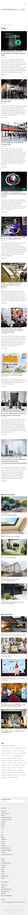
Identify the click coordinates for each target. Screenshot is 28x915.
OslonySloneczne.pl (5, 891)
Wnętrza (3, 826)
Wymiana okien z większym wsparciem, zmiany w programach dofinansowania (12, 602)
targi (8, 755)
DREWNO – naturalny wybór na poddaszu (10, 536)
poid (16, 770)
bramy (8, 767)
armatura (9, 772)
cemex (3, 770)
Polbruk (19, 762)
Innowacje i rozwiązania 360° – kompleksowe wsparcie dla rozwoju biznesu (13, 193)
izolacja (22, 760)
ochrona (4, 777)
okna (14, 762)
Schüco (14, 772)
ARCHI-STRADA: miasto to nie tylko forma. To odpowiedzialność (13, 237)
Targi (2, 828)
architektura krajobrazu (17, 755)
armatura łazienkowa (13, 777)
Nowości (3, 815)
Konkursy (3, 824)
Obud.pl (3, 887)
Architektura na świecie (6, 817)
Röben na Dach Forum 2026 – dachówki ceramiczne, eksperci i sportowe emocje (12, 330)
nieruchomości (9, 770)
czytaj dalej (4, 74)
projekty (16, 750)
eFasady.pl (3, 893)
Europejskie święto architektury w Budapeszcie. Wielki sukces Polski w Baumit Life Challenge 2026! (13, 705)
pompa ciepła (11, 775)
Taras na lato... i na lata (6, 656)
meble (17, 765)
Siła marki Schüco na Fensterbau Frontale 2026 (12, 100)
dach (14, 753)
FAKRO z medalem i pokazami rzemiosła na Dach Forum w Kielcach (11, 284)
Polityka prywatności (11, 902)
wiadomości (4, 745)
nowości (9, 753)
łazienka (10, 762)
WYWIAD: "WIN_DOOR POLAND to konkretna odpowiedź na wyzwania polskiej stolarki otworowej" (14, 413)
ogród (3, 755)
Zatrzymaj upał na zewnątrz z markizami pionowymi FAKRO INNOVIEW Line (13, 731)
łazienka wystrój (6, 765)
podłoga (4, 775)
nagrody (22, 750)
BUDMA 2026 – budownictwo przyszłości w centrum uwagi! (11, 374)
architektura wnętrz (7, 748)
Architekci (3, 822)
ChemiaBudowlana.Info (6, 889)
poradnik (4, 762)
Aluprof (3, 760)
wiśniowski (16, 760)
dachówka (9, 760)
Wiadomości (4, 811)
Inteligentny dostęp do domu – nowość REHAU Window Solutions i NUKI (13, 53)
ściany (14, 758)
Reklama (23, 902)
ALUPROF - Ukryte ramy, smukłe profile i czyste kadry (13, 635)
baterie (21, 765)
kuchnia (19, 758)
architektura (12, 745)
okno (25, 748)
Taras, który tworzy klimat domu (8, 558)
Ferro (12, 765)
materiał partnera (17, 748)
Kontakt (18, 902)
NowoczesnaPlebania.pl (6, 895)
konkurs (4, 753)
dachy (9, 758)
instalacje (23, 753)
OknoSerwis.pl (4, 885)
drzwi (18, 753)
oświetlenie (22, 775)
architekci (4, 758)
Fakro (24, 762)
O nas (4, 902)
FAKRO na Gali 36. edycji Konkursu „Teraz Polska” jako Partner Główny (13, 679)
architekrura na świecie (17, 767)
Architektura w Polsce (7, 750)
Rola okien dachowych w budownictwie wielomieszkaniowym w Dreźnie (10, 580)
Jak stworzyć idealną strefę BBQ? (8, 515)
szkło (16, 775)
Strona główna (4, 25)
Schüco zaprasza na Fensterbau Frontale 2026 (12, 143)
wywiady (4, 767)
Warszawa (20, 770)
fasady (3, 772)
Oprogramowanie (5, 813)
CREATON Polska (21, 772)
